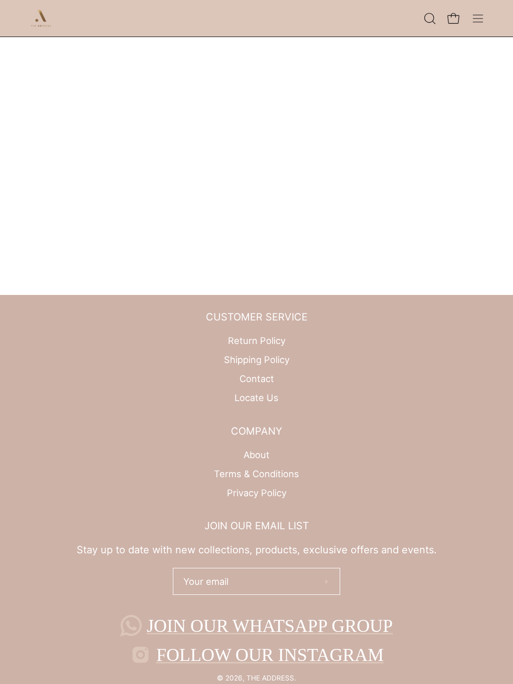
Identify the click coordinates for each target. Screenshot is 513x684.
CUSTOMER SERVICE (257, 317)
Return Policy (257, 340)
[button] (429, 19)
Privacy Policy (257, 492)
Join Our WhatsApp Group (270, 626)
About (256, 454)
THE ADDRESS (270, 678)
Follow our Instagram (270, 655)
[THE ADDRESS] (42, 18)
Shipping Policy (257, 359)
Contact (256, 378)
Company (256, 431)
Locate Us (256, 397)
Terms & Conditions (256, 473)
